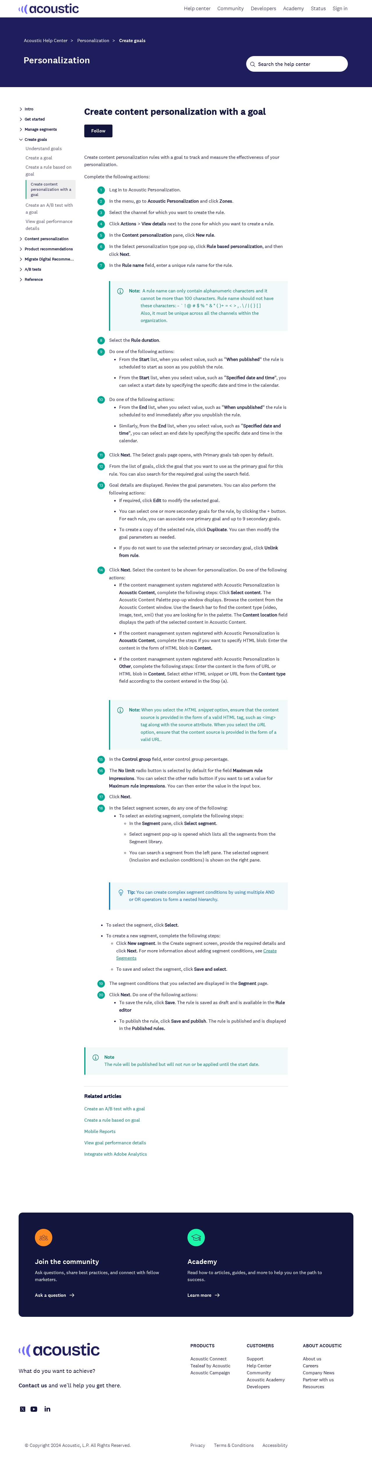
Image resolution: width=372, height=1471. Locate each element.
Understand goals (44, 148)
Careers (311, 1366)
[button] (47, 108)
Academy (293, 8)
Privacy (197, 1445)
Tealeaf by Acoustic (210, 1366)
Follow (98, 131)
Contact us (33, 1385)
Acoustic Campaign (210, 1373)
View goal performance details (115, 1143)
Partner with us (318, 1380)
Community (230, 8)
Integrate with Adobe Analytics (115, 1154)
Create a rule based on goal (112, 1120)
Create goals (132, 40)
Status (318, 8)
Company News (319, 1373)
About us (312, 1359)
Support (255, 1359)
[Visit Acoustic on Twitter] (22, 1410)
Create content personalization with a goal (51, 189)
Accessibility (275, 1445)
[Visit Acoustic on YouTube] (34, 1412)
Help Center (259, 1366)
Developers (263, 8)
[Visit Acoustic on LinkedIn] (47, 1412)
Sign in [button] (340, 8)
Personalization (93, 40)
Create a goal (39, 158)
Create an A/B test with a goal (114, 1109)
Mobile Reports (100, 1131)
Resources (313, 1387)
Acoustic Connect (208, 1359)
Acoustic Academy (266, 1380)
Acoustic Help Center (45, 40)
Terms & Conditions (234, 1445)
